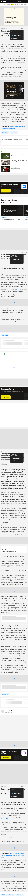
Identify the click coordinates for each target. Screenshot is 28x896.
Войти (19, 1)
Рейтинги (17, 4)
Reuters (17, 64)
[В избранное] (26, 28)
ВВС (17, 282)
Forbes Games (8, 4)
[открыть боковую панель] (23, 2)
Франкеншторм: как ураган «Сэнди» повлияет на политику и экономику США (13, 876)
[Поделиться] (24, 28)
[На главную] (4, 1)
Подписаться (6, 183)
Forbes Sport (4, 209)
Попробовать (14, 38)
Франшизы (24, 4)
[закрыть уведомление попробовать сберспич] (22, 32)
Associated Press (5, 840)
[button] (26, 2)
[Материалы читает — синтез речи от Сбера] (22, 28)
